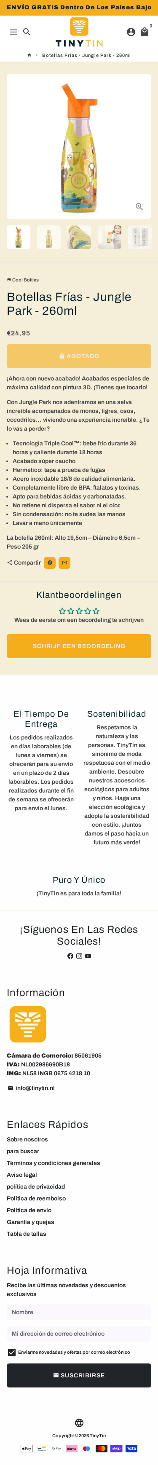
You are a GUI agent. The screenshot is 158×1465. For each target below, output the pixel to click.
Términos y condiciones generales (53, 1163)
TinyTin (98, 1435)
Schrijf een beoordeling (79, 646)
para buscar (23, 1151)
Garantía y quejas (30, 1222)
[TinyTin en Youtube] (88, 956)
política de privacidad (36, 1187)
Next (143, 146)
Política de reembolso (36, 1198)
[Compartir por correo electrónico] (64, 563)
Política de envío (29, 1210)
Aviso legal (22, 1175)
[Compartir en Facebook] (50, 563)
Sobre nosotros (27, 1139)
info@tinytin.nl (31, 1088)
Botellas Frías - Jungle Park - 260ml (86, 55)
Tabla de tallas (26, 1234)
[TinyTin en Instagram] (79, 956)
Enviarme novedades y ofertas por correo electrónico (74, 1352)
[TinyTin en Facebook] (70, 956)
